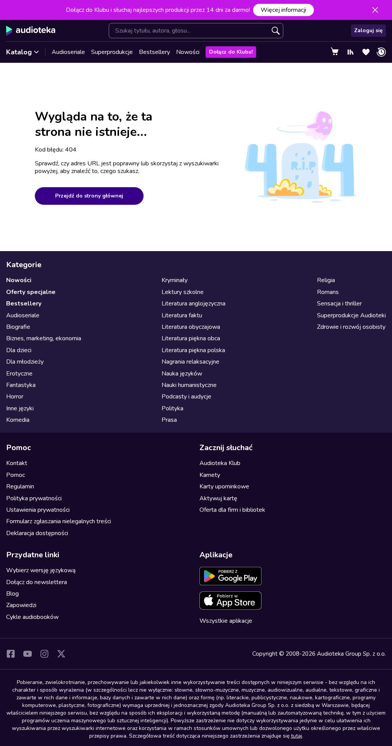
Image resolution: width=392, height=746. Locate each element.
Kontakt (16, 463)
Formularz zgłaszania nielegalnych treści (58, 521)
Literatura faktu (182, 315)
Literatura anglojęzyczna (193, 303)
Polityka (172, 408)
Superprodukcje (112, 52)
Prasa (169, 420)
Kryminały (175, 280)
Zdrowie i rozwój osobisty (351, 327)
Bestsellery (154, 52)
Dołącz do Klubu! (231, 52)
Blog (12, 593)
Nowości (187, 52)
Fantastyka (21, 385)
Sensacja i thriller (339, 303)
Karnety (209, 475)
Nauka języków (182, 373)
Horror (14, 396)
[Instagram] (44, 653)
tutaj (296, 735)
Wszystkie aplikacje (225, 621)
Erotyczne (19, 373)
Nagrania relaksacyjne (190, 361)
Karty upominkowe (224, 486)
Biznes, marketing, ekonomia (43, 338)
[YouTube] (27, 653)
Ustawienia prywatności (38, 509)
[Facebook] (10, 653)
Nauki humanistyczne (189, 385)
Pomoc (15, 475)
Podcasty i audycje (186, 396)
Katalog (19, 52)
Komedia (17, 420)
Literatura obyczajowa (191, 327)
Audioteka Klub (219, 463)
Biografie (18, 327)
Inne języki (20, 408)
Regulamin (20, 486)
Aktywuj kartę (218, 498)
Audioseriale (68, 52)
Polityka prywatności (34, 498)
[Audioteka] (31, 30)
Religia (326, 280)
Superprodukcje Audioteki (351, 315)
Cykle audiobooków (32, 617)
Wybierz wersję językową (40, 570)
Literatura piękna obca (191, 338)
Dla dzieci (18, 350)
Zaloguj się (368, 30)
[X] (61, 653)
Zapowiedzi (21, 605)
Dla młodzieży (25, 361)
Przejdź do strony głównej (89, 195)
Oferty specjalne (31, 292)
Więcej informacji (283, 10)
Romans (328, 292)
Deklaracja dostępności (37, 533)
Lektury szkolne (183, 292)
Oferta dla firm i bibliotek (232, 510)
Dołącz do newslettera (36, 582)
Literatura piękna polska (193, 350)
